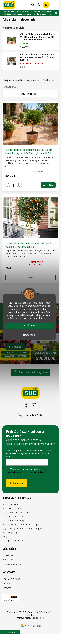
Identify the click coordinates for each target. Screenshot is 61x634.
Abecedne (10, 86)
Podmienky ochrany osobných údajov (20, 524)
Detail (30, 277)
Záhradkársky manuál (12, 516)
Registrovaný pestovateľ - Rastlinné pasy (22, 528)
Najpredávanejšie (13, 80)
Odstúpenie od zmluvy (13, 540)
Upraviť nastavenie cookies (30, 618)
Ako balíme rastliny (11, 508)
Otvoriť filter (28, 93)
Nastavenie (29, 335)
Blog (4, 536)
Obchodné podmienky (13, 520)
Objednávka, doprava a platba (17, 512)
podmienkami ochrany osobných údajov (25, 472)
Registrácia (7, 559)
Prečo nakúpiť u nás (12, 504)
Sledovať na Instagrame (33, 372)
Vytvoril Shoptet (33, 626)
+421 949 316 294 (34, 414)
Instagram (34, 405)
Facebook (26, 405)
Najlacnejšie (33, 80)
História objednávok (12, 564)
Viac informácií (42, 318)
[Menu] (54, 5)
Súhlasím (31, 325)
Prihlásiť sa (16, 483)
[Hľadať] (32, 5)
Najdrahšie (48, 80)
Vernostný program (11, 532)
